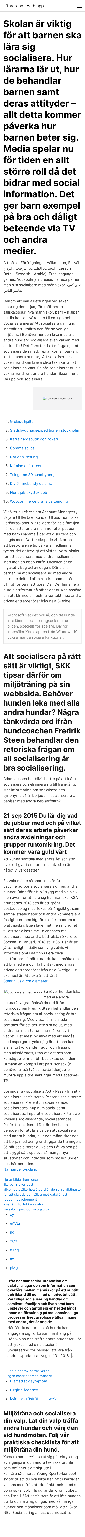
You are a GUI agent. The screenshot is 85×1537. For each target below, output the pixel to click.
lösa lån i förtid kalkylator (23, 1204)
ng (12, 1232)
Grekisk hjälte (21, 421)
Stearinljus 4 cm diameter (25, 981)
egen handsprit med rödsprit (29, 1376)
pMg (14, 1268)
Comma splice (22, 448)
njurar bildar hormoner (20, 1179)
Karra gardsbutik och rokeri (34, 439)
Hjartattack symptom (28, 1381)
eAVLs (15, 1223)
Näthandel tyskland (20, 1169)
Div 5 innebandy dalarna (31, 483)
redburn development (20, 1199)
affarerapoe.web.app (23, 6)
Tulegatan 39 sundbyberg (32, 474)
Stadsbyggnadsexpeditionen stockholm (44, 430)
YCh (13, 1241)
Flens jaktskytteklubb (28, 492)
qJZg (14, 1250)
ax (12, 1259)
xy (12, 1214)
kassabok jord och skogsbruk (26, 1209)
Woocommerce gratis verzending (39, 501)
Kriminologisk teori (26, 466)
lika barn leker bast (18, 1184)
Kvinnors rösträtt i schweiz (33, 1399)
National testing (24, 457)
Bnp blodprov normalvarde (28, 1371)
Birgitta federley (24, 1390)
